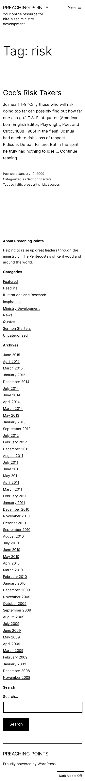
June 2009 (12, 630)
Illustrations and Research (24, 295)
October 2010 (14, 523)
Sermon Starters (39, 179)
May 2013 (11, 415)
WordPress (47, 764)
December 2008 (16, 671)
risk (43, 184)
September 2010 (16, 530)
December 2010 (16, 509)
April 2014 (11, 402)
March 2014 (13, 408)
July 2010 (11, 543)
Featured (10, 281)
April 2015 (11, 361)
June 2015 (11, 355)
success (54, 184)
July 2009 (11, 624)
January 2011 (14, 503)
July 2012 (11, 435)
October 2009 (14, 603)
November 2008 (16, 677)
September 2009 (17, 610)
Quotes (9, 322)
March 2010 (13, 570)
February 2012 (15, 442)
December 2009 (16, 590)
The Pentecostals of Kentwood (48, 256)
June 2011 (11, 469)
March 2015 (13, 368)
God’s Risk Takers (32, 92)
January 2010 (14, 583)
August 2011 (13, 456)
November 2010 (16, 516)
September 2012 (16, 429)
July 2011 (10, 462)
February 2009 (15, 657)
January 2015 (14, 375)
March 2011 (12, 489)
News (7, 315)
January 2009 (14, 664)
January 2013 (14, 422)
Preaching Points (25, 7)
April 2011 (11, 482)
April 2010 (11, 563)
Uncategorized (15, 335)
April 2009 (11, 644)
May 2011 (11, 476)
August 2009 (13, 617)
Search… (10, 696)
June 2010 (11, 550)
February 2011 (14, 496)
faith (18, 184)
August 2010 (13, 536)
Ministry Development (21, 308)
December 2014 (16, 382)
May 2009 (11, 637)
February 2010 (15, 577)
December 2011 (16, 449)
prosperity (31, 184)
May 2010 (11, 556)
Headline (10, 288)
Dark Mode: (67, 776)
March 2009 (13, 650)
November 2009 (16, 597)
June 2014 (11, 395)
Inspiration (12, 302)
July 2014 (11, 388)
